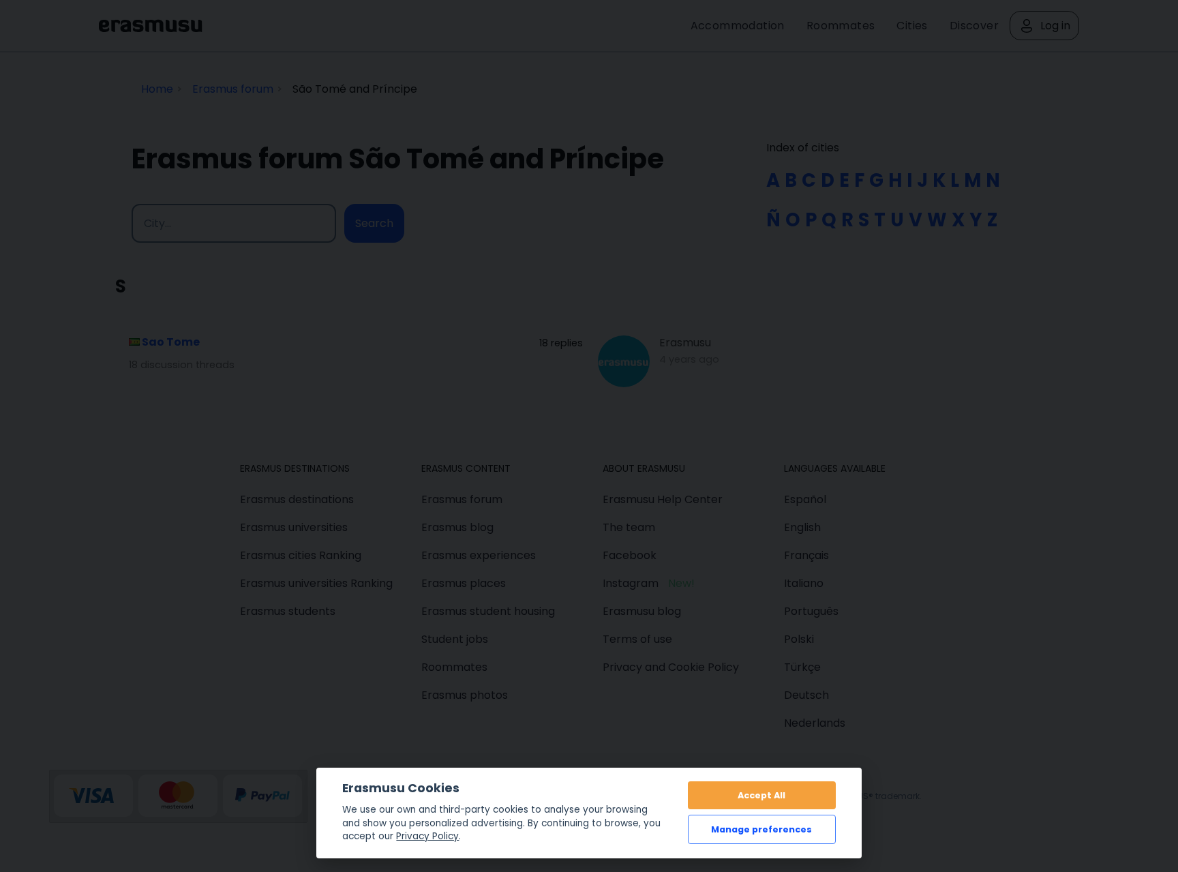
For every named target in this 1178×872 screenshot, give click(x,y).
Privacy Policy (427, 836)
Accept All (761, 795)
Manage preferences (761, 829)
